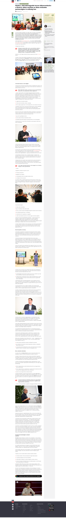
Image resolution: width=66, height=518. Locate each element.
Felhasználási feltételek (41, 509)
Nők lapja (31, 509)
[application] (28, 488)
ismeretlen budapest (18, 2)
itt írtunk (39, 54)
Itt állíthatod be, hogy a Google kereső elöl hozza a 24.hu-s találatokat (29, 476)
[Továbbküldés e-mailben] (12, 35)
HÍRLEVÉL (39, 506)
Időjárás (35, 0)
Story (30, 506)
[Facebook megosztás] (12, 33)
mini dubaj (23, 2)
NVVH (42, 0)
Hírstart (24, 506)
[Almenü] (15, 1)
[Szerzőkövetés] (20, 11)
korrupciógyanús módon (37, 150)
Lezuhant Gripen (39, 0)
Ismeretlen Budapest (47, 15)
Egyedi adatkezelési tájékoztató (42, 510)
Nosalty (24, 510)
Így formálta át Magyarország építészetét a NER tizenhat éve (49, 29)
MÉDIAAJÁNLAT (39, 513)
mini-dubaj (27, 2)
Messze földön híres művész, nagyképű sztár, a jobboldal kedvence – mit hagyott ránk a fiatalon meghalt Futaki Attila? (49, 66)
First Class (24, 509)
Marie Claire (31, 510)
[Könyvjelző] (12, 37)
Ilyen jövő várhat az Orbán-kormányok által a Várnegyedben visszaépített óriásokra (50, 35)
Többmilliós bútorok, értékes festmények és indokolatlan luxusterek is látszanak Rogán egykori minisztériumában (50, 32)
